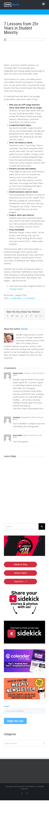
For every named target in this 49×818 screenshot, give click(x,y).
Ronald (10, 295)
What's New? (20, 573)
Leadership (16, 298)
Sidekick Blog (20, 564)
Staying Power (16, 289)
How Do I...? (20, 581)
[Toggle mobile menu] (43, 4)
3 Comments (29, 298)
